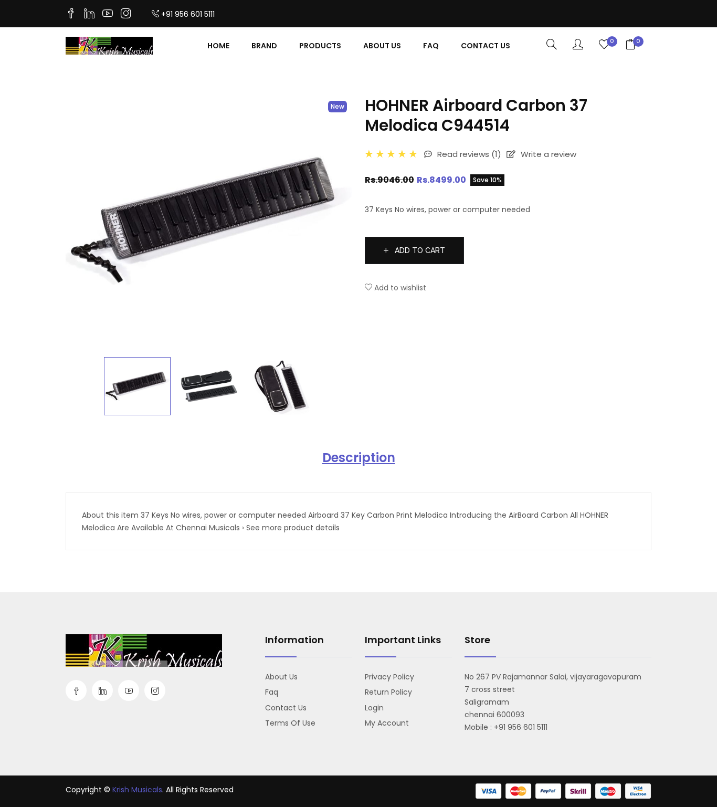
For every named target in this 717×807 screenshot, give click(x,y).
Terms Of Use (290, 723)
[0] (604, 45)
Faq (431, 45)
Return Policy (388, 692)
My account (387, 723)
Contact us (286, 708)
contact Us (485, 45)
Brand (264, 45)
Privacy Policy (389, 677)
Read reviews (468, 154)
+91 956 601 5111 (188, 14)
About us (281, 677)
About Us (382, 45)
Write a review (547, 154)
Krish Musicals (137, 789)
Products (320, 45)
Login (374, 708)
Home (218, 45)
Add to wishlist (399, 287)
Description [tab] (358, 457)
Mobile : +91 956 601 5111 (506, 727)
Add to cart (419, 250)
